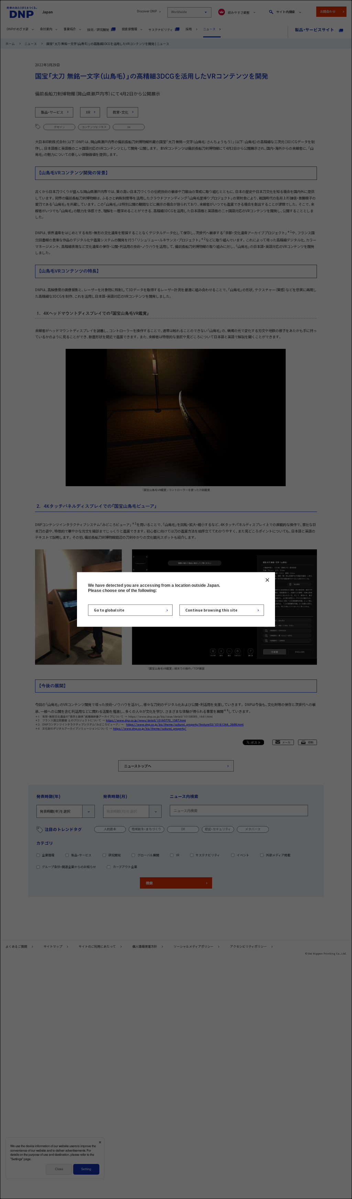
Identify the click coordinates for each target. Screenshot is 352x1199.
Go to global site (109, 610)
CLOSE (267, 579)
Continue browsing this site (211, 610)
